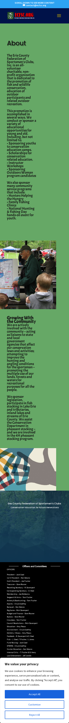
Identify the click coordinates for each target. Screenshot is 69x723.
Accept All (34, 694)
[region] (34, 690)
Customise (34, 704)
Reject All (34, 715)
